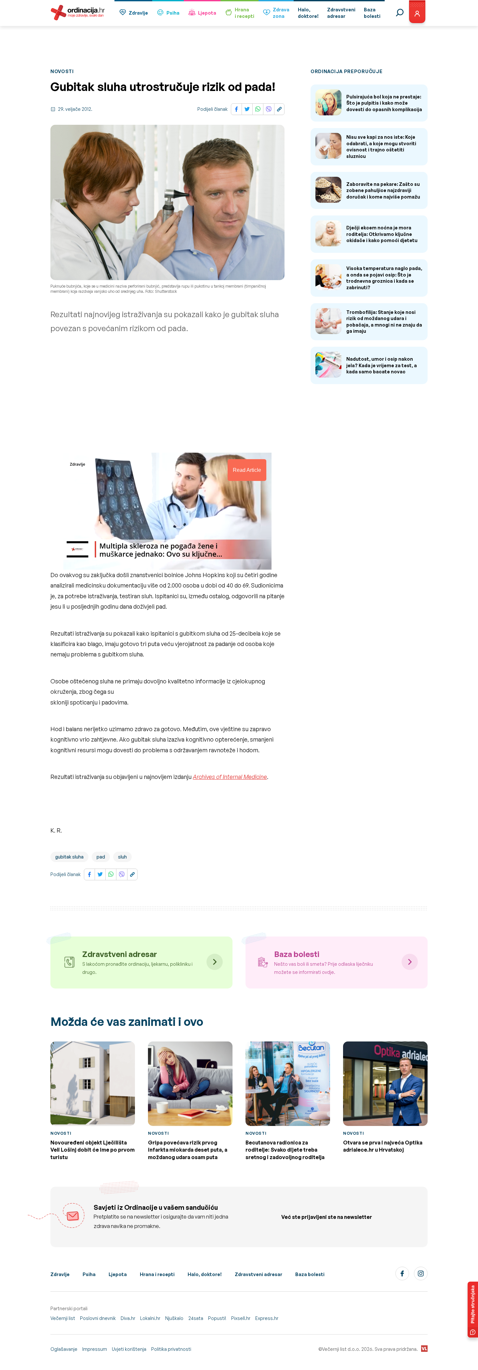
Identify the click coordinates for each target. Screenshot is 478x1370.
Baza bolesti (310, 1274)
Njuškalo (174, 1318)
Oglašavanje (63, 1349)
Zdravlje (138, 13)
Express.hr (266, 1318)
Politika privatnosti (171, 1349)
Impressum (94, 1349)
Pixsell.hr (240, 1318)
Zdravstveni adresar (258, 1274)
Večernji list (62, 1318)
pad (101, 856)
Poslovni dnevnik (98, 1318)
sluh (122, 856)
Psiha (172, 13)
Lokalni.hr (150, 1318)
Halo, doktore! (205, 1274)
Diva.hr (128, 1318)
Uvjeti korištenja (129, 1349)
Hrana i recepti (157, 1274)
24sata (195, 1318)
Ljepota (207, 13)
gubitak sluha (69, 856)
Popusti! (217, 1318)
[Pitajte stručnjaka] (473, 1310)
